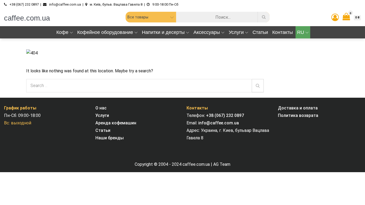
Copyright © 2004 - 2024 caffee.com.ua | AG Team (182, 164)
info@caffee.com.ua (218, 122)
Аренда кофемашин (115, 122)
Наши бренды (109, 137)
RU (300, 32)
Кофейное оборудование (105, 32)
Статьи (260, 32)
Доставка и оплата (298, 108)
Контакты (282, 32)
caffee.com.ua (27, 18)
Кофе (62, 32)
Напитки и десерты (163, 32)
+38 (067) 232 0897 (225, 115)
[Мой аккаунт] (335, 17)
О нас (101, 108)
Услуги (236, 32)
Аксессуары (206, 32)
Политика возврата (298, 115)
